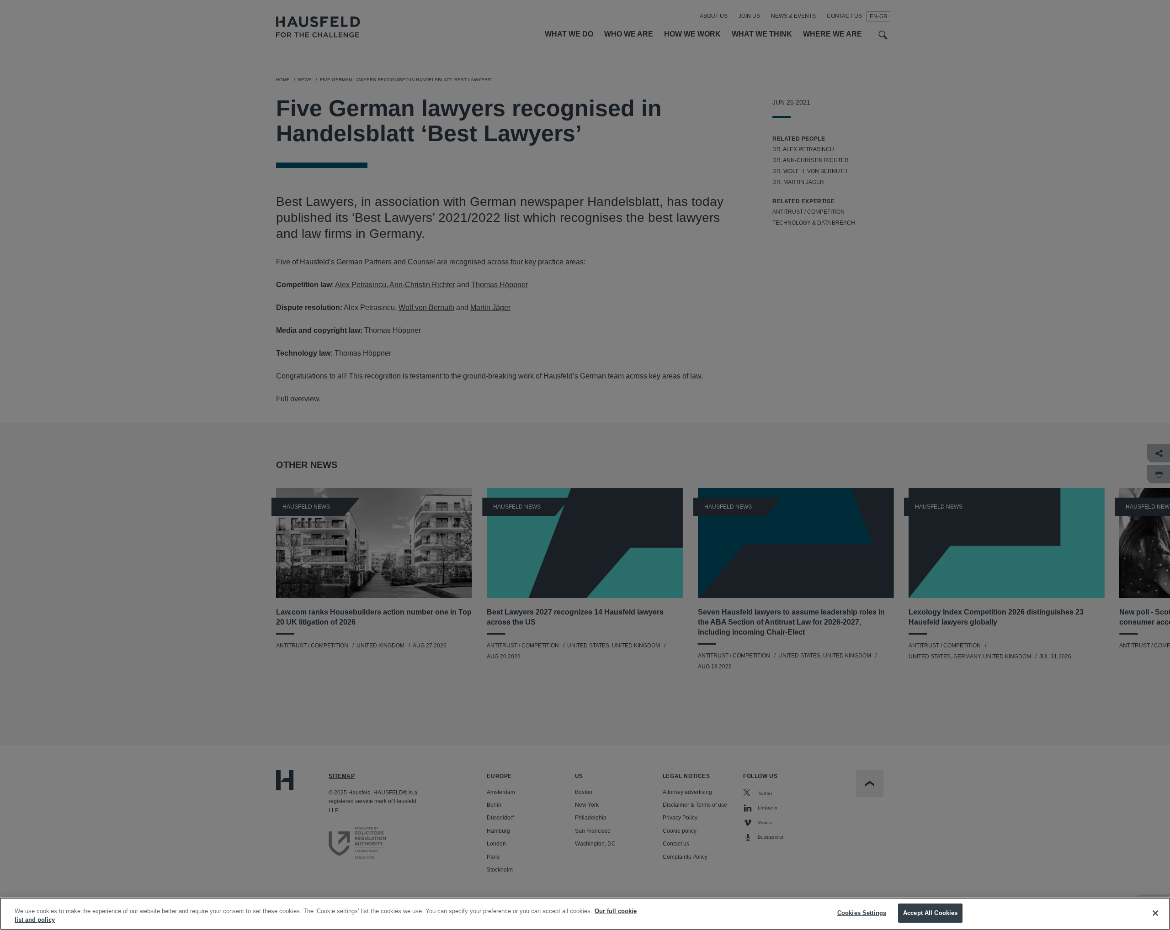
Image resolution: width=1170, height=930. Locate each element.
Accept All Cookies (930, 912)
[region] (585, 914)
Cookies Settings (861, 912)
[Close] (1155, 913)
